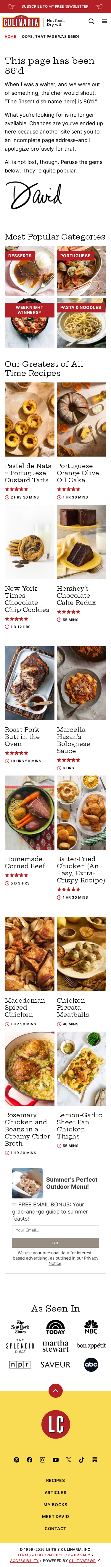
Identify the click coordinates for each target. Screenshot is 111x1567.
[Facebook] (29, 1459)
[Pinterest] (16, 1459)
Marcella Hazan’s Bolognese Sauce (73, 740)
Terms (24, 1555)
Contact (55, 1528)
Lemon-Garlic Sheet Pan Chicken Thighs (79, 1125)
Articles (56, 1492)
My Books (55, 1504)
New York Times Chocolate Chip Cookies (27, 599)
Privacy (82, 1555)
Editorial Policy (52, 1555)
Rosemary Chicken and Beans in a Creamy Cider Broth (27, 1129)
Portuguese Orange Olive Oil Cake (78, 473)
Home (10, 36)
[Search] (91, 21)
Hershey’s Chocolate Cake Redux (76, 595)
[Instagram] (42, 1459)
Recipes (55, 1480)
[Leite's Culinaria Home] (33, 21)
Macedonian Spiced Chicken (25, 1007)
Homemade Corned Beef (25, 862)
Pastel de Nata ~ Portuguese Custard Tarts (28, 473)
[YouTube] (55, 1459)
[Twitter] (68, 1459)
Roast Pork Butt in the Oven (22, 736)
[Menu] (104, 21)
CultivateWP (82, 1560)
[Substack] (94, 1459)
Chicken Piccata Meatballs (73, 1007)
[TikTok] (81, 1459)
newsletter (72, 6)
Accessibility (24, 1560)
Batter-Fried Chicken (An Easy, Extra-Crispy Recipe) (81, 869)
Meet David (55, 1516)
